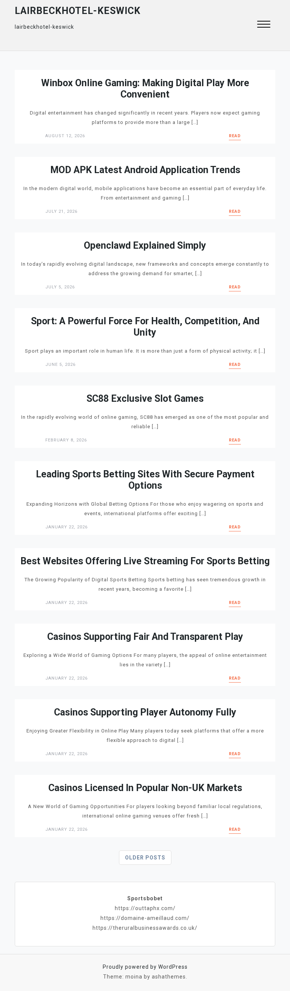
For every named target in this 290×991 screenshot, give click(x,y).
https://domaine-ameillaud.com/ (145, 918)
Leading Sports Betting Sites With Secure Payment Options (145, 480)
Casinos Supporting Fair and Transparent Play (145, 636)
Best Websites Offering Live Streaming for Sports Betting (145, 561)
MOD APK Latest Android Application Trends (145, 169)
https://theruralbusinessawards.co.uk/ (145, 928)
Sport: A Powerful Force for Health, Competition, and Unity (145, 327)
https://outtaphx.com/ (145, 908)
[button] (263, 25)
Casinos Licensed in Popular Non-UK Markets (145, 787)
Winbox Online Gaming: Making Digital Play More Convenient (145, 88)
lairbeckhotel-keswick (77, 10)
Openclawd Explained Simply (145, 245)
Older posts (145, 858)
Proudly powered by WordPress (145, 967)
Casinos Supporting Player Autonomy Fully (145, 712)
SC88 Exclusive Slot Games (145, 398)
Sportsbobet (145, 898)
